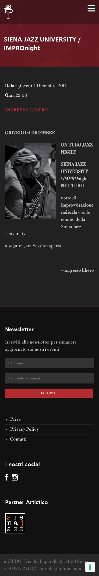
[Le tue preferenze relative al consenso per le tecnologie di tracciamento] (90, 567)
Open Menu (91, 8)
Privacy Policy (24, 429)
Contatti (18, 439)
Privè (15, 419)
